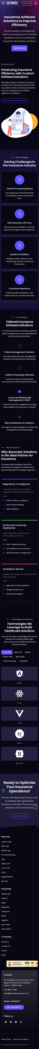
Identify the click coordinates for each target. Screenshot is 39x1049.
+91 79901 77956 (10, 990)
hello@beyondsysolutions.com (16, 993)
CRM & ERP (5, 863)
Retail (3, 916)
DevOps (4, 881)
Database (24, 661)
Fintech (4, 898)
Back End (18, 652)
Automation (6, 929)
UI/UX (3, 872)
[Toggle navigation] (36, 3)
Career (4, 950)
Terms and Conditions (21, 1039)
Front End (7, 652)
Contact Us (6, 946)
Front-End (5, 868)
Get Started (19, 48)
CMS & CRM (7, 656)
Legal (3, 903)
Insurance (5, 911)
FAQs (3, 955)
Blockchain (20, 656)
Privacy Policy (6, 1039)
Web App (5, 846)
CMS (3, 859)
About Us (5, 942)
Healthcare (6, 894)
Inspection (5, 907)
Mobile (27, 652)
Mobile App (6, 850)
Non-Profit (5, 924)
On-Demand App (8, 855)
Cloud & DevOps (9, 661)
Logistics (4, 920)
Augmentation (7, 877)
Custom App (6, 842)
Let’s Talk (27, 3)
